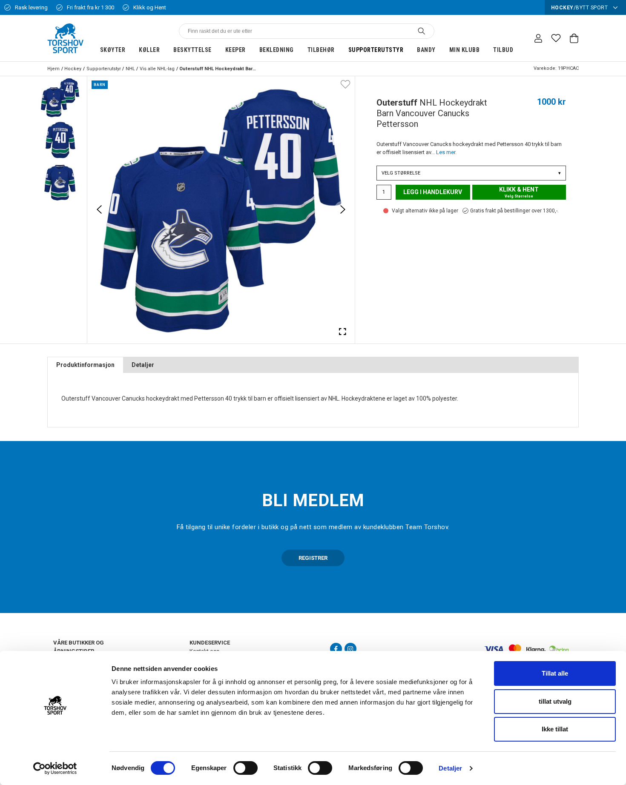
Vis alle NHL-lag (157, 69)
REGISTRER (313, 558)
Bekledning (276, 49)
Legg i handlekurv (432, 192)
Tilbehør (321, 49)
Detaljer (450, 768)
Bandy (426, 49)
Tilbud (503, 49)
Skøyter (113, 49)
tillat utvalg (555, 701)
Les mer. (446, 152)
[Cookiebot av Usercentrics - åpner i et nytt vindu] (55, 768)
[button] (60, 97)
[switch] (245, 768)
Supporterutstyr (376, 49)
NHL (130, 69)
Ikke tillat (555, 729)
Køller (149, 49)
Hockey (72, 69)
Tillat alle (555, 673)
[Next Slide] (342, 209)
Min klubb (464, 49)
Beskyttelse (192, 49)
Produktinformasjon (85, 364)
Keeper (235, 49)
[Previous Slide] (99, 209)
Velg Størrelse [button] (471, 173)
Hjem (53, 69)
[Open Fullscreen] (342, 331)
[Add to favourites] (345, 84)
